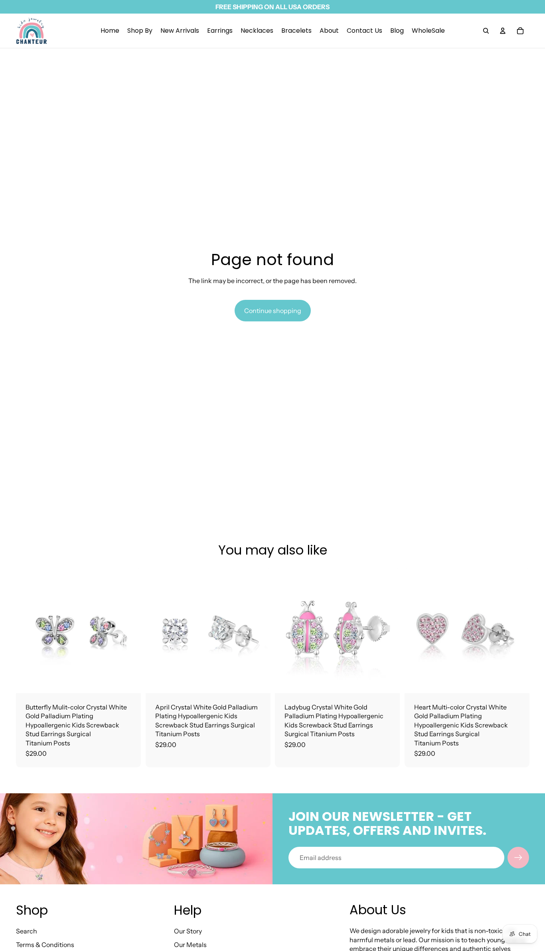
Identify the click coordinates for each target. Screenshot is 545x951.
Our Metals (190, 945)
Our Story (188, 931)
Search (26, 931)
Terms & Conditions (45, 945)
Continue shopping (272, 311)
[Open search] (486, 31)
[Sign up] (518, 857)
